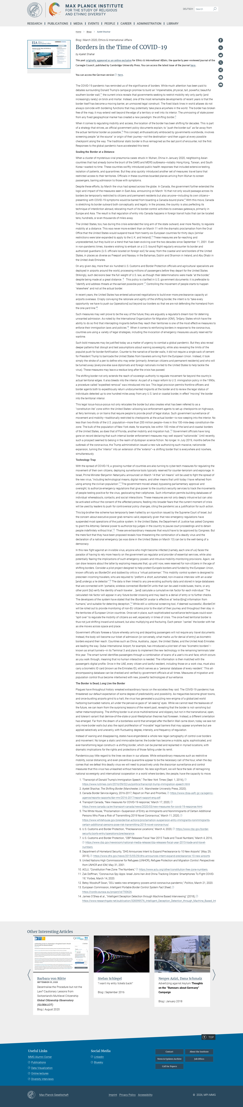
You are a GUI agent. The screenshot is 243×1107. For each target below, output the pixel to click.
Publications (38, 1062)
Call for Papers (169, 1066)
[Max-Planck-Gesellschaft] (33, 1095)
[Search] (214, 9)
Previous (29, 975)
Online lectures (39, 1073)
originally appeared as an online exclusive (109, 60)
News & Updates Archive (169, 1059)
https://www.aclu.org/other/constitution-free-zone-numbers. (173, 869)
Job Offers (199, 1059)
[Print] (220, 84)
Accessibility (145, 1094)
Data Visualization (42, 1068)
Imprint (113, 1094)
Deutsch (188, 9)
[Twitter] (220, 62)
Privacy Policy (127, 1094)
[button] (68, 66)
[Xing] (220, 69)
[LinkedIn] (220, 47)
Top (211, 1037)
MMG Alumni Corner (40, 1056)
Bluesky (98, 1062)
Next (214, 975)
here (192, 65)
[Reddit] (220, 55)
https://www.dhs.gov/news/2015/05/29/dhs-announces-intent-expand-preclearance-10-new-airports (151, 856)
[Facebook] (220, 40)
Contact (169, 1051)
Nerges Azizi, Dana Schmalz (180, 978)
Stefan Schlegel (110, 978)
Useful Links (37, 1051)
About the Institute (199, 1051)
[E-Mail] (220, 77)
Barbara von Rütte (51, 978)
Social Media (101, 1051)
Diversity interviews (42, 1079)
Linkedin (99, 1056)
